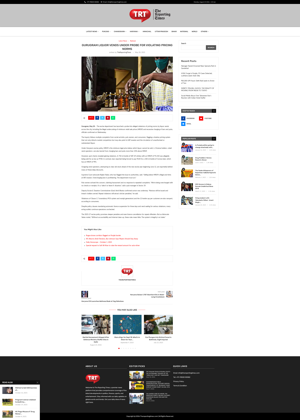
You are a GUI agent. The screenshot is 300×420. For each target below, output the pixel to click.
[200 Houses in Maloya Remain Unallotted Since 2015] (187, 187)
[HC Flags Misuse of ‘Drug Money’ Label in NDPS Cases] (7, 414)
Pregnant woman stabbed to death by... (25, 401)
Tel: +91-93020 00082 (181, 377)
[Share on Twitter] (102, 118)
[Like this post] (92, 118)
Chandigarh (119, 32)
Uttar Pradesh (161, 32)
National (184, 32)
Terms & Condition (180, 386)
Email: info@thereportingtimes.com (186, 373)
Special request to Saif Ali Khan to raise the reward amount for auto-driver (113, 245)
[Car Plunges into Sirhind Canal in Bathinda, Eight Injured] (158, 324)
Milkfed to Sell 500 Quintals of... (26, 389)
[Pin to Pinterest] (108, 118)
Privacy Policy (178, 381)
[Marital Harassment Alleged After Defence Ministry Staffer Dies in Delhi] (95, 324)
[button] (85, 332)
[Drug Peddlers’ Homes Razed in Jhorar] (187, 161)
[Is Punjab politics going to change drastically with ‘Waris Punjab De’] (187, 148)
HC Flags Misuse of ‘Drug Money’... (25, 413)
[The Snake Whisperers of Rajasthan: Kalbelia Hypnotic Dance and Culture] (187, 173)
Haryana (134, 32)
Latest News (91, 32)
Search (183, 43)
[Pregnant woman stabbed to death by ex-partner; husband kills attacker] (7, 402)
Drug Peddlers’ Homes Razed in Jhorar (203, 159)
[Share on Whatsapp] (113, 118)
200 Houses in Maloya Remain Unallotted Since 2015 (204, 186)
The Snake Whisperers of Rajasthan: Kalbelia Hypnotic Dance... (205, 173)
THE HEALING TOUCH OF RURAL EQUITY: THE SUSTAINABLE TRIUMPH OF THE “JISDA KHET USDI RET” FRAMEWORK (158, 373)
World (194, 32)
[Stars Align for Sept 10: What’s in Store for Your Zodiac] (127, 324)
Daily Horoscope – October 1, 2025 (99, 242)
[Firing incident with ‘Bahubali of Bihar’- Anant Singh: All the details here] (187, 201)
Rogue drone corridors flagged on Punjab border (103, 235)
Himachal (147, 32)
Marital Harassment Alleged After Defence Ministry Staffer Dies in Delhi (96, 339)
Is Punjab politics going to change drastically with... (204, 146)
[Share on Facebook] (97, 118)
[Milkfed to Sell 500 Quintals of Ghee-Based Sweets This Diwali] (7, 390)
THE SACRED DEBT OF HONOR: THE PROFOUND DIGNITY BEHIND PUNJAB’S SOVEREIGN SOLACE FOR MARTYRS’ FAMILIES (158, 396)
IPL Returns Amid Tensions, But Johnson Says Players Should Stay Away (112, 239)
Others (204, 32)
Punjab (105, 32)
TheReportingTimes (124, 52)
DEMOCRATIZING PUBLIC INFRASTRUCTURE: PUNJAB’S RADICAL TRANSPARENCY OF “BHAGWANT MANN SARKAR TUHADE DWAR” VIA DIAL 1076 (158, 384)
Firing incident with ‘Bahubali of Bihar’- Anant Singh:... (204, 200)
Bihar (174, 32)
